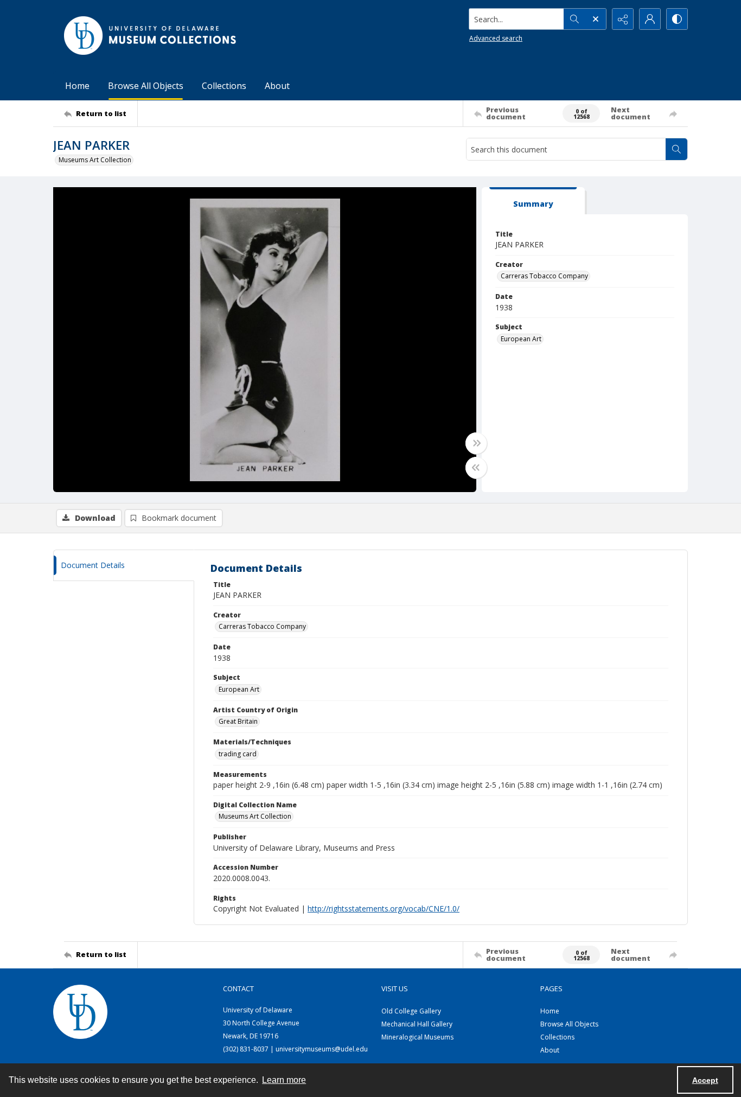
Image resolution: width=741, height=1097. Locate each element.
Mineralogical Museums (417, 1037)
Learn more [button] (284, 1080)
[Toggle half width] (476, 468)
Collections (224, 86)
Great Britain (238, 721)
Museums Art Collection (95, 159)
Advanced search (495, 38)
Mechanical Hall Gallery (416, 1024)
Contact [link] (238, 988)
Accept (705, 1080)
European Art (521, 338)
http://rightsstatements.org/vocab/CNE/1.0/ (383, 908)
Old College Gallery (411, 1011)
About (277, 86)
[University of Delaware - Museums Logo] (151, 35)
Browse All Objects (145, 86)
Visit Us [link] (394, 988)
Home (77, 86)
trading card (238, 753)
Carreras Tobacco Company (544, 275)
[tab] (533, 201)
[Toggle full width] (476, 443)
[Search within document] (676, 149)
